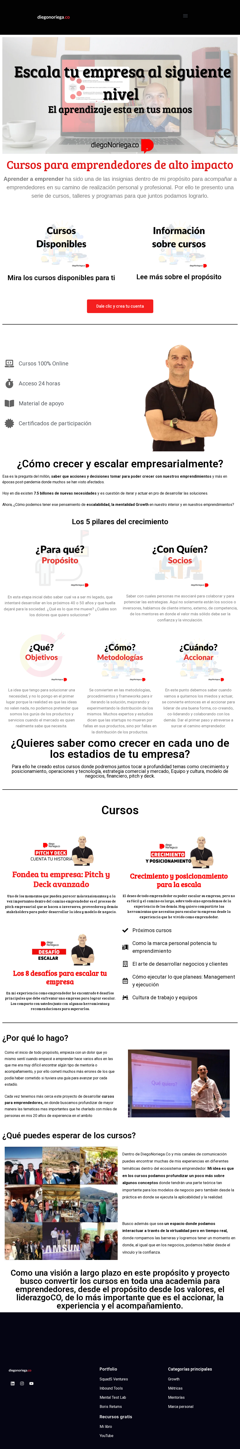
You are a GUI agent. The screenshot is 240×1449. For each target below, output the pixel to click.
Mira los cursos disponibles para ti (61, 278)
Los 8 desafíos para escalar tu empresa (60, 977)
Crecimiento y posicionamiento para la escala (179, 880)
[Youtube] (31, 1383)
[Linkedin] (12, 1383)
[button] (185, 15)
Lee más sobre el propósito (178, 277)
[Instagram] (22, 1383)
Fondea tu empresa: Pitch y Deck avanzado (61, 878)
